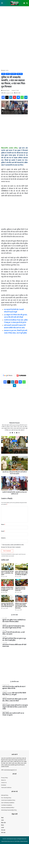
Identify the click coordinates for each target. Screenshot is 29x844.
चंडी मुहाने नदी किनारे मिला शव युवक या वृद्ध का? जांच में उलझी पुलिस (7, 589)
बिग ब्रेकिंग (13, 74)
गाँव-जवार (3, 830)
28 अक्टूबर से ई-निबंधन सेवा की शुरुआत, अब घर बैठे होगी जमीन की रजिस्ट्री (15, 316)
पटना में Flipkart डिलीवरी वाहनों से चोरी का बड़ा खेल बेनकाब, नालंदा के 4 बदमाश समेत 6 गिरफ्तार (14, 446)
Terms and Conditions (6, 787)
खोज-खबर (3, 832)
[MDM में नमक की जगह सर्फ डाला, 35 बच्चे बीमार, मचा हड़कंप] (7, 566)
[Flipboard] (21, 375)
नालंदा (8, 74)
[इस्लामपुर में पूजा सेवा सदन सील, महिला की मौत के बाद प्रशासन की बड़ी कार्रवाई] (7, 598)
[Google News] (7, 375)
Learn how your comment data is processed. (13, 555)
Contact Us (4, 782)
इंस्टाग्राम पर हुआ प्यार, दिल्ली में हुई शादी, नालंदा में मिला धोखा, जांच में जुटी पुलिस (15, 331)
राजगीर (2, 828)
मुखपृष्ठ (3, 70)
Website (3, 538)
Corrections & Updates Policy (8, 800)
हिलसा (2, 825)
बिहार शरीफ (19, 74)
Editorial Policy (4, 795)
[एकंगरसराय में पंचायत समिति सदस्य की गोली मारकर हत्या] (21, 582)
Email (3, 531)
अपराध (7, 70)
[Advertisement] (14, 22)
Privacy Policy (4, 778)
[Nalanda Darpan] (14, 3)
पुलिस (14, 441)
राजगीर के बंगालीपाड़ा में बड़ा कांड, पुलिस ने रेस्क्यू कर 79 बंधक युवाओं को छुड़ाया (16, 321)
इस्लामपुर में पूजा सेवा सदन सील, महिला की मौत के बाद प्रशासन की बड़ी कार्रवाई (7, 605)
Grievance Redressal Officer (7, 807)
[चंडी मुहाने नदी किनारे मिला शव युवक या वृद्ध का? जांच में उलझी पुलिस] (7, 582)
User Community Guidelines (7, 803)
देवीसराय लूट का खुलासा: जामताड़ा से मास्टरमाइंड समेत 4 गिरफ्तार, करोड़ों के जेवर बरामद (21, 606)
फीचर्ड (2, 818)
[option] (14, 445)
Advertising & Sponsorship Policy (9, 810)
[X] (14, 433)
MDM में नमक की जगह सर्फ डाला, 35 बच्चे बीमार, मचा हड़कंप (7, 573)
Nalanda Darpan (6, 90)
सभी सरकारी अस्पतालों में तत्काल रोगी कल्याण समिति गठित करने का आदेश (15, 326)
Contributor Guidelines (6, 805)
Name (3, 524)
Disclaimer (3, 785)
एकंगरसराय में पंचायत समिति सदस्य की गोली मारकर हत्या (20, 589)
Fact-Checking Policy (6, 798)
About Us (3, 780)
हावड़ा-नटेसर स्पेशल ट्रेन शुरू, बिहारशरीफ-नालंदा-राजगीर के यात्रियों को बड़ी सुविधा (21, 573)
